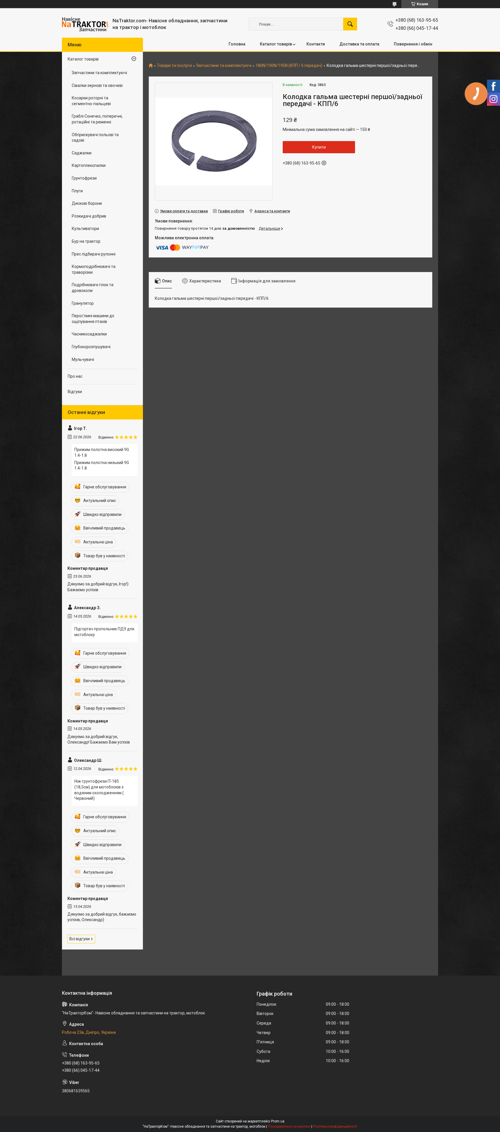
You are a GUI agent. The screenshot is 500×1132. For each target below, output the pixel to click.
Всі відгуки (79, 938)
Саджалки (81, 153)
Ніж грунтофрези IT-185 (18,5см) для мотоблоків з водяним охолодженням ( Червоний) (99, 790)
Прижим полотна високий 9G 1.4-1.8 (101, 452)
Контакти (315, 44)
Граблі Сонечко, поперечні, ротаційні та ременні (97, 119)
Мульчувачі (83, 359)
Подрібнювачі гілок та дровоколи (92, 287)
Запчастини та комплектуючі (223, 65)
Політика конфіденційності (335, 1126)
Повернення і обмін (413, 44)
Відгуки (75, 391)
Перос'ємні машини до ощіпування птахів (93, 318)
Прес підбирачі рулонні (93, 254)
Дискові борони (87, 203)
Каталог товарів (276, 44)
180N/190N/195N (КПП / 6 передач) (288, 65)
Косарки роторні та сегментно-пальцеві (91, 101)
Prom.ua (277, 1121)
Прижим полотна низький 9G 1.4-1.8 (101, 465)
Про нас (75, 376)
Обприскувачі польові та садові (95, 137)
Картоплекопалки (89, 165)
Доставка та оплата (359, 44)
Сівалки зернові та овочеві (97, 85)
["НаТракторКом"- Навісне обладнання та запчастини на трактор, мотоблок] (85, 24)
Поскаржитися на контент (289, 1126)
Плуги (77, 191)
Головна (237, 44)
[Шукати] (350, 24)
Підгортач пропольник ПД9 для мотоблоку (104, 632)
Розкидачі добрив (89, 216)
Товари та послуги (174, 65)
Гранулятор (83, 303)
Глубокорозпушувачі (91, 346)
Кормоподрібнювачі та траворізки (93, 269)
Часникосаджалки (89, 334)
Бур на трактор (86, 241)
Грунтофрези (84, 178)
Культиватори (85, 228)
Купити (319, 147)
